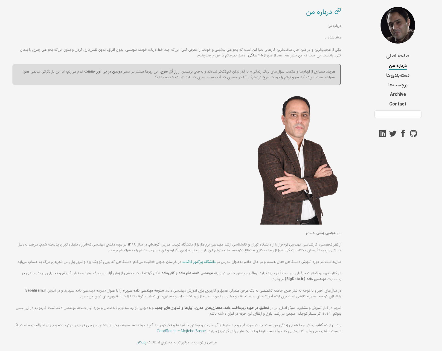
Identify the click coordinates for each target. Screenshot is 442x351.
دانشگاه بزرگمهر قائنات (199, 262)
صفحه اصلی (397, 55)
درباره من (398, 65)
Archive (398, 94)
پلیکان (141, 342)
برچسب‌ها (397, 84)
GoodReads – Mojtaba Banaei (181, 331)
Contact (397, 104)
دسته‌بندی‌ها (398, 75)
